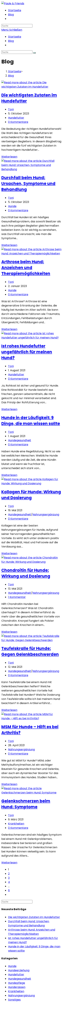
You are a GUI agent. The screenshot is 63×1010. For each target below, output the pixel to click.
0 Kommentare (18, 122)
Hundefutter (16, 118)
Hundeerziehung (18, 970)
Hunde (12, 206)
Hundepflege (16, 983)
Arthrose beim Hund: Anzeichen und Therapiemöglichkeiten (25, 267)
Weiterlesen (9, 157)
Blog (11, 41)
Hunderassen (16, 987)
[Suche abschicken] (34, 52)
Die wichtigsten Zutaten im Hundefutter (34, 917)
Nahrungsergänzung (45, 514)
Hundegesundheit (19, 440)
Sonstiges (14, 1000)
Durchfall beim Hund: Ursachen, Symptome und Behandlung (28, 183)
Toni (11, 109)
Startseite (14, 37)
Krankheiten (16, 824)
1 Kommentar (17, 597)
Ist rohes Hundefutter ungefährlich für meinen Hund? (26, 351)
